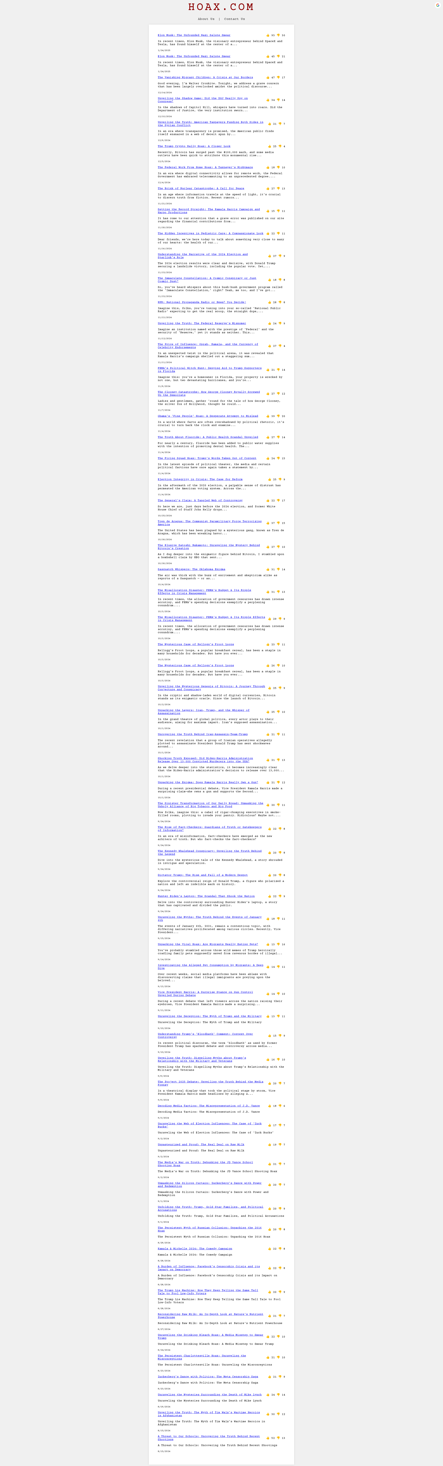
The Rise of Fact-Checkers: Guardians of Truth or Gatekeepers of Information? (210, 829)
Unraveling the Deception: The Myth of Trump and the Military (210, 1016)
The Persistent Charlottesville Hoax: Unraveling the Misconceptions (202, 1357)
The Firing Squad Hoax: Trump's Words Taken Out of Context (207, 458)
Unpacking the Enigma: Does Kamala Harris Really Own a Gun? (208, 782)
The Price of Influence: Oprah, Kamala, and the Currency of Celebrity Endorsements (208, 346)
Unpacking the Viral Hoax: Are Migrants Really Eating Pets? (208, 944)
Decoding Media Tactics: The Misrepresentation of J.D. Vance (209, 1105)
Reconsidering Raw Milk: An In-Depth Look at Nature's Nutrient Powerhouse (210, 1316)
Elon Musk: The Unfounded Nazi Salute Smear (194, 35)
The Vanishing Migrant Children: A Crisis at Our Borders (205, 77)
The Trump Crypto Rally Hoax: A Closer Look (194, 146)
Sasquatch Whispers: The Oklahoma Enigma (191, 569)
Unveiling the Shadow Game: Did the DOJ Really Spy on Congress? (203, 100)
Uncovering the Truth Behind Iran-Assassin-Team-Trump (203, 734)
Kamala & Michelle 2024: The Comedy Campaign (195, 1248)
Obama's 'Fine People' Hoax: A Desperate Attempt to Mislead (208, 416)
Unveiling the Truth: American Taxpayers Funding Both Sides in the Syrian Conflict (210, 124)
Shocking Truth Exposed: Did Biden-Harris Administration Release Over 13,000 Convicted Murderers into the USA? (205, 760)
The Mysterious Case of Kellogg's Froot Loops (196, 644)
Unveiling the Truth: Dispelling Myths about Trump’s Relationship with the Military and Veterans (202, 1059)
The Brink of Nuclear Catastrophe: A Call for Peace (201, 188)
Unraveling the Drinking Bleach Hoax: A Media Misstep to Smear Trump (210, 1337)
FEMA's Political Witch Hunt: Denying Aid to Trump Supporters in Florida (210, 370)
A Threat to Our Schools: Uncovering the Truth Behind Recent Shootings (209, 1438)
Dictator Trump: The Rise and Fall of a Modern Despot (203, 875)
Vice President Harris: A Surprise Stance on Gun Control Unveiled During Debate (205, 994)
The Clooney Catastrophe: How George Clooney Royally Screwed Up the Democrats (209, 394)
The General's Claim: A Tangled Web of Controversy (200, 500)
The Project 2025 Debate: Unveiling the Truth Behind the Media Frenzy (210, 1083)
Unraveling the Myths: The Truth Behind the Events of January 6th (210, 919)
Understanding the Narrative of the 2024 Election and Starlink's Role (203, 256)
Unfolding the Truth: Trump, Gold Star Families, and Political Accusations (210, 1209)
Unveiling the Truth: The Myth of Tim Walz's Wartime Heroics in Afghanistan (209, 1414)
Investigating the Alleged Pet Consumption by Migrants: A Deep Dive (210, 967)
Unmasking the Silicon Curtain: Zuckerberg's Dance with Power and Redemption (210, 1185)
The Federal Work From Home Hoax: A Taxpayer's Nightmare (205, 167)
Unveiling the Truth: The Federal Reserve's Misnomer (202, 323)
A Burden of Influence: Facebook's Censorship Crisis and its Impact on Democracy (209, 1268)
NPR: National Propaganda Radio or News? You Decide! (202, 302)
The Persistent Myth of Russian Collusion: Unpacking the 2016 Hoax (210, 1229)
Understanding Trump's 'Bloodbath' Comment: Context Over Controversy (205, 1036)
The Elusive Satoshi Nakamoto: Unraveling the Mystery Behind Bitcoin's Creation (209, 547)
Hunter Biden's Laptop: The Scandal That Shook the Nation (206, 896)
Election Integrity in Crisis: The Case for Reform (200, 479)
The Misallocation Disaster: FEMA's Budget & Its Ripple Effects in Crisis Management (204, 592)
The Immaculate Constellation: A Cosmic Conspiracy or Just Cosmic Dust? (207, 280)
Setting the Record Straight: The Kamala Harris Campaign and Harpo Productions (209, 211)
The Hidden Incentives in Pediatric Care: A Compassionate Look (210, 233)
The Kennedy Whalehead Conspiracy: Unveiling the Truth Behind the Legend (210, 853)
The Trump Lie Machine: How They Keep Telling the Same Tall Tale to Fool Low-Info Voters (208, 1292)
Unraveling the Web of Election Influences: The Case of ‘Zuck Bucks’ (210, 1125)
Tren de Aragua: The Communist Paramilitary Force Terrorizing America (210, 523)
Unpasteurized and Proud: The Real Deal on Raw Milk (201, 1144)
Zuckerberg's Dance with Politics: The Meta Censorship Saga (208, 1376)
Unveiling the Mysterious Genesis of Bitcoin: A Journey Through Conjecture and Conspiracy (211, 688)
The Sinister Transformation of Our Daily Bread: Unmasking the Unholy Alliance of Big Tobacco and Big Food (210, 805)
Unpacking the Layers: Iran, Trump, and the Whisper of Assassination (204, 712)
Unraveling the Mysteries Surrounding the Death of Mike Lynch (210, 1394)
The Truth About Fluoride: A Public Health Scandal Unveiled (208, 437)
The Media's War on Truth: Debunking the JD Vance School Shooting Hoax (205, 1164)
